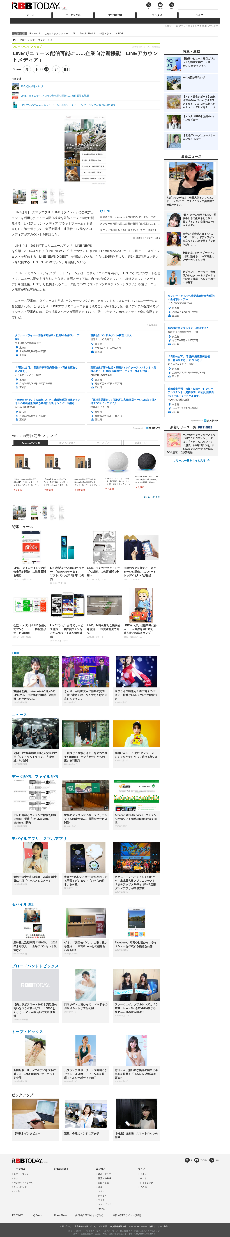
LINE (107, 211)
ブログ (101, 1200)
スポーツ (102, 1191)
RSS (217, 1160)
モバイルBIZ (23, 904)
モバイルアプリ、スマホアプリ (39, 838)
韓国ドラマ (105, 33)
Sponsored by (138, 428)
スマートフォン (21, 1174)
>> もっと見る (152, 497)
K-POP (119, 33)
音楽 (100, 1187)
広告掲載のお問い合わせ (85, 1226)
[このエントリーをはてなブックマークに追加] (66, 69)
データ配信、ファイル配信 (35, 776)
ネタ (16, 1178)
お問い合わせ (66, 1226)
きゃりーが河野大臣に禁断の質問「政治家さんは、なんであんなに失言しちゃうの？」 (149, 223)
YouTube (204, 1160)
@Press (37, 1215)
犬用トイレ (141, 443)
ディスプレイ (104, 443)
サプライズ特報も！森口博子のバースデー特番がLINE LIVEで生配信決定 (141, 230)
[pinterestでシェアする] (56, 69)
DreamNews (60, 1215)
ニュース (19, 715)
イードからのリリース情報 (141, 1226)
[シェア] (37, 69)
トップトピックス (27, 1032)
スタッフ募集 (162, 1226)
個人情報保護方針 (118, 1226)
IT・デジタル (73, 15)
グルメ (143, 1174)
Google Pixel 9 (87, 33)
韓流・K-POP (104, 1178)
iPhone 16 (34, 33)
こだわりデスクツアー (56, 33)
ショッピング (20, 1187)
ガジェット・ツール (23, 1182)
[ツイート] (27, 69)
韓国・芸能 (103, 1182)
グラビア (102, 1195)
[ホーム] (14, 40)
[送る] (46, 69)
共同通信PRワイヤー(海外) (127, 1215)
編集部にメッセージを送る (148, 238)
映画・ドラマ (104, 1174)
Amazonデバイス (31, 443)
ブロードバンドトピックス (35, 966)
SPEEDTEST (115, 15)
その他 (17, 1191)
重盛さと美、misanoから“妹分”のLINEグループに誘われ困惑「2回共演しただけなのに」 (150, 217)
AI (74, 33)
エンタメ (157, 15)
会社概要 (103, 1226)
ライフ (199, 15)
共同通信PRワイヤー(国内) (89, 1215)
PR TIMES (18, 1215)
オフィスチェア (67, 443)
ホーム (30, 15)
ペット (143, 1178)
